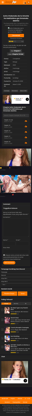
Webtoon (26, 321)
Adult (16, 320)
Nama (5, 240)
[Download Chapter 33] (26, 126)
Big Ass (16, 348)
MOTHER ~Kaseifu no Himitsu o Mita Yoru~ (20, 346)
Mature (26, 338)
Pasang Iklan (16, 402)
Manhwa (13, 321)
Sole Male (25, 350)
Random (7, 402)
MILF (22, 311)
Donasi (25, 402)
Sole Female (19, 350)
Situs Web (6, 247)
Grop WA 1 (4, 278)
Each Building (15, 336)
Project (13, 398)
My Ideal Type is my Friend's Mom (19, 308)
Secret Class (15, 318)
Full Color (24, 320)
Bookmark (5, 398)
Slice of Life (23, 91)
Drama (19, 320)
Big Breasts (17, 311)
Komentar (7, 217)
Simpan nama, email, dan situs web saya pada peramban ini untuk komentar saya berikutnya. (16, 257)
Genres (20, 398)
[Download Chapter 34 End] (26, 121)
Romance (15, 91)
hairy (26, 348)
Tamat (22, 293)
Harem (28, 320)
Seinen (22, 321)
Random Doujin (9, 293)
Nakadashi (24, 329)
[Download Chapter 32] (26, 132)
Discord (3, 275)
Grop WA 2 (4, 281)
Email (18, 240)
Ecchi (23, 338)
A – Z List (27, 398)
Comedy (6, 91)
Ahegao (17, 329)
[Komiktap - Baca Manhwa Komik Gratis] (11, 3)
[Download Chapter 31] (26, 137)
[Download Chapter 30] (26, 143)
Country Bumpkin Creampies (20, 327)
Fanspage (4, 272)
